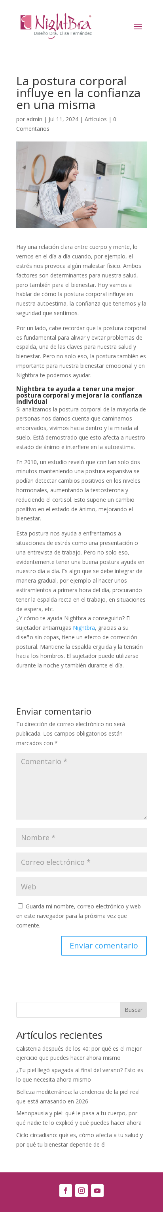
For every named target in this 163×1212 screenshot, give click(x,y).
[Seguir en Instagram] (81, 1190)
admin (34, 119)
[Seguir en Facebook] (65, 1190)
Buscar (133, 1009)
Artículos (96, 119)
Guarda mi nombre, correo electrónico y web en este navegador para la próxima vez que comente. (78, 915)
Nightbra (84, 627)
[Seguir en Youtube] (97, 1190)
